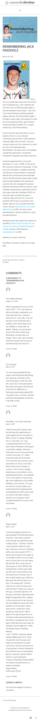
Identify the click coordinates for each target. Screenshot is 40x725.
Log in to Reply (11, 349)
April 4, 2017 (10, 527)
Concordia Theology (9, 700)
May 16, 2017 (10, 367)
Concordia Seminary (22, 708)
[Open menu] (20, 10)
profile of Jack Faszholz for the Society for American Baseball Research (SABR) (19, 226)
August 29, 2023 (12, 301)
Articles (22, 260)
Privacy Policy (27, 710)
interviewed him (9, 232)
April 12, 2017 (10, 424)
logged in (20, 687)
